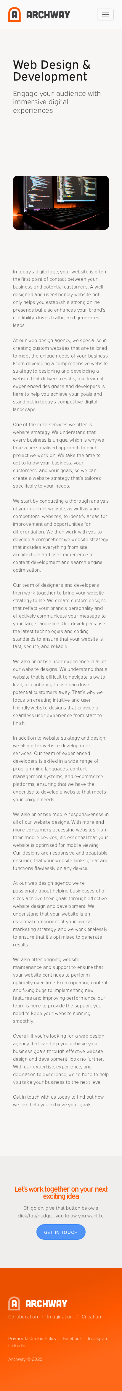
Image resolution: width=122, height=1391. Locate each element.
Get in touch (61, 1232)
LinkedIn (16, 1345)
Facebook (72, 1338)
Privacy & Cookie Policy (32, 1338)
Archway (17, 1359)
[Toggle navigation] (105, 14)
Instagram (98, 1338)
